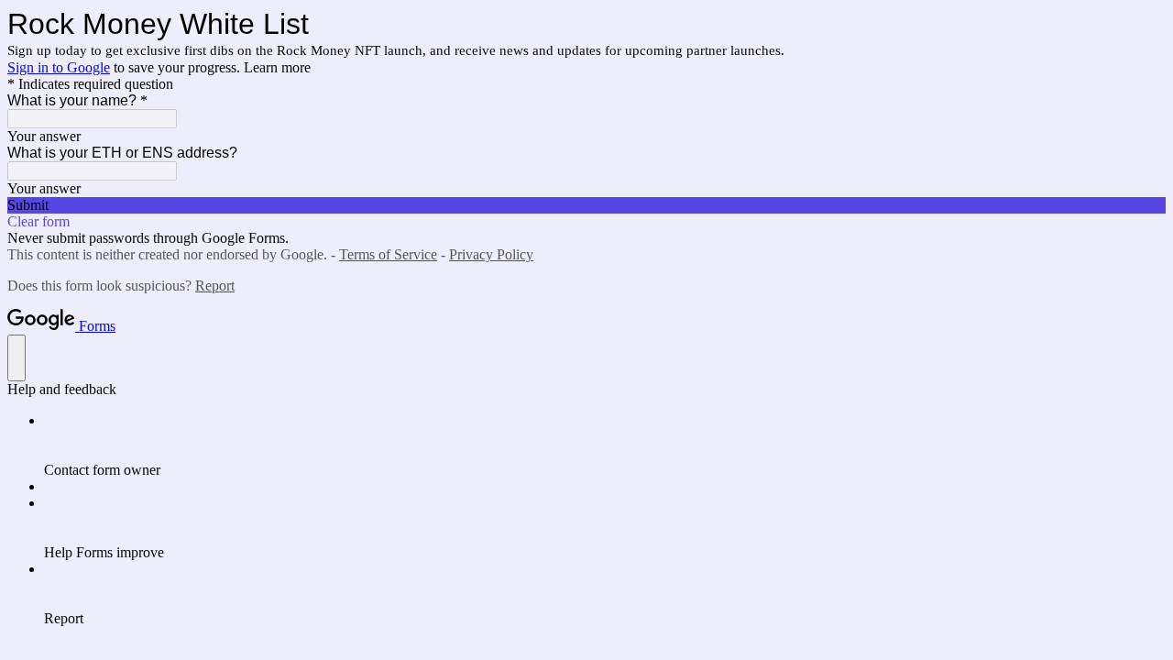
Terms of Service (388, 254)
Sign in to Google (58, 67)
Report (215, 285)
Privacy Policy (491, 254)
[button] (586, 205)
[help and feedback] (16, 358)
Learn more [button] (277, 67)
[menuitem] (605, 445)
